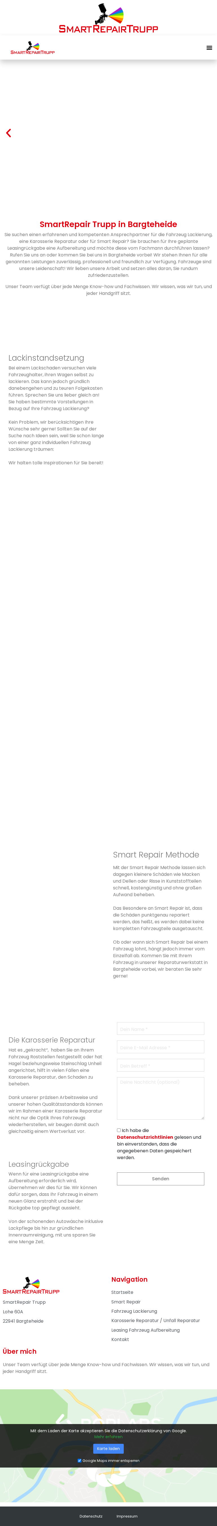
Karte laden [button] (108, 1448)
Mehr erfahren (108, 1437)
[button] (209, 47)
